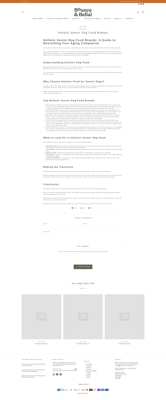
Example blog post (41, 343)
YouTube (89, 369)
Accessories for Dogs (92, 18)
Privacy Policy (89, 251)
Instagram (89, 365)
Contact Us (129, 18)
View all (83, 288)
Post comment (83, 246)
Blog (85, 26)
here (119, 365)
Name (45, 223)
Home (81, 26)
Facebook (89, 364)
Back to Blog (84, 266)
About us (117, 18)
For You (107, 18)
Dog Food (76, 18)
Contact (89, 374)
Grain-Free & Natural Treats (58, 18)
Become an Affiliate (92, 370)
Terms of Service (100, 251)
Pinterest (89, 367)
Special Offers (37, 18)
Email (85, 223)
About (88, 377)
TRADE (88, 372)
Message (46, 231)
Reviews (89, 376)
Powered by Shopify (83, 393)
